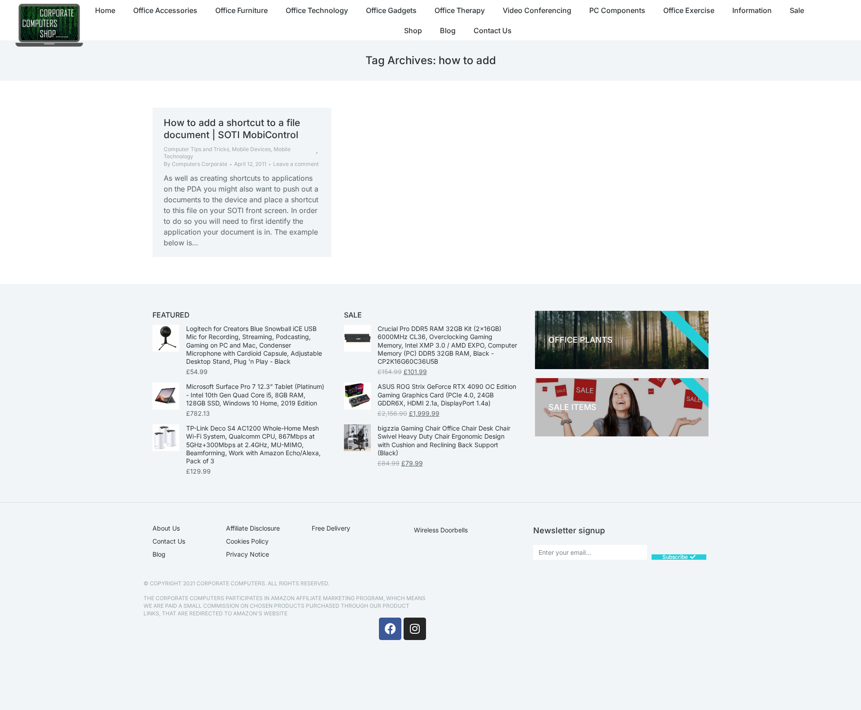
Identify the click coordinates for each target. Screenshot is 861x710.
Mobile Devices (251, 149)
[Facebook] (390, 629)
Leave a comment (296, 164)
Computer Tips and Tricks (196, 149)
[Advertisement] (576, 643)
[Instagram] (415, 629)
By (195, 164)
